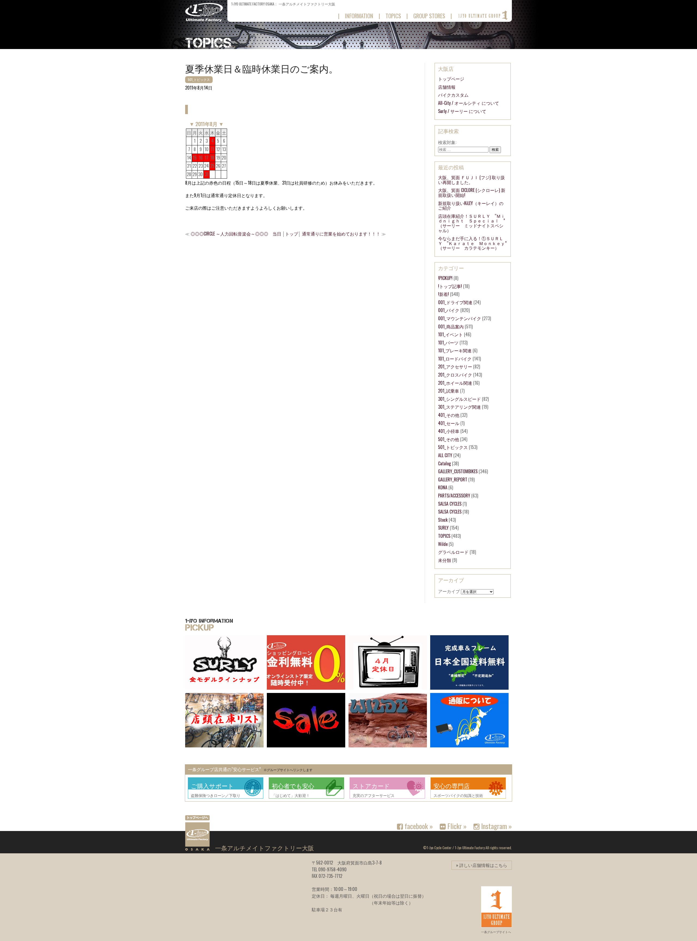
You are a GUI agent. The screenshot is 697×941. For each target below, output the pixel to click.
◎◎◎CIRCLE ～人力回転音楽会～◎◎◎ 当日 (236, 233)
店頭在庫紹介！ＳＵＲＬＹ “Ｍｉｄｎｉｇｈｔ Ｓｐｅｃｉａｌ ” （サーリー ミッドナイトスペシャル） (473, 223)
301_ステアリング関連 (459, 407)
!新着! (443, 294)
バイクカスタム (453, 94)
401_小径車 (448, 431)
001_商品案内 (451, 326)
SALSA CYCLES (449, 503)
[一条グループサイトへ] (482, 15)
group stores (429, 15)
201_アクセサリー (455, 366)
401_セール (448, 423)
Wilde (443, 544)
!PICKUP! (445, 278)
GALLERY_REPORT (452, 479)
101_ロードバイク (455, 358)
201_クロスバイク (455, 374)
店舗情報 (447, 87)
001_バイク (448, 310)
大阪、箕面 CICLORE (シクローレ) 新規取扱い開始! (471, 192)
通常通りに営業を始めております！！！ (341, 233)
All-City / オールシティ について (468, 103)
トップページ (451, 78)
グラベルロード (453, 552)
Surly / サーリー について (462, 111)
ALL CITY (445, 455)
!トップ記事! (450, 286)
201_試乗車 (448, 390)
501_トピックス (199, 79)
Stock (443, 520)
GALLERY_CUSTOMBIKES (458, 471)
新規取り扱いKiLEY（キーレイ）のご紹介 (470, 205)
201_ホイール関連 (455, 383)
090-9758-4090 (332, 869)
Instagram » (495, 826)
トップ (291, 233)
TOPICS (444, 536)
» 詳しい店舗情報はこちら (481, 865)
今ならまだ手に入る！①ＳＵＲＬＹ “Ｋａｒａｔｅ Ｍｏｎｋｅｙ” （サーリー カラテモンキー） (474, 243)
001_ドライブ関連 (455, 302)
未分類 (444, 560)
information (359, 15)
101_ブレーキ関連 (455, 350)
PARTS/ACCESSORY (454, 495)
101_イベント (450, 334)
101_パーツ (448, 342)
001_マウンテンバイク (459, 318)
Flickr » (456, 826)
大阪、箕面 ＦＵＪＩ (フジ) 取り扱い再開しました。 (471, 179)
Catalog (444, 463)
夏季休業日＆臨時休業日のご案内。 (261, 68)
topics (393, 15)
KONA (442, 487)
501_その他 (448, 439)
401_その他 (448, 415)
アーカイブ (449, 591)
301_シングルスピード (459, 399)
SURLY (443, 527)
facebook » (418, 826)
